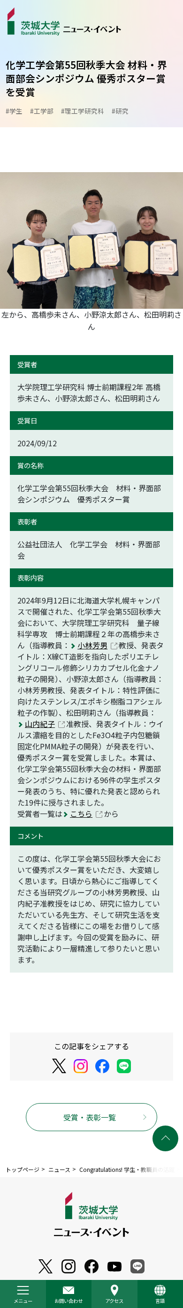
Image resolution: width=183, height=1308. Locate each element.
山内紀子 (40, 723)
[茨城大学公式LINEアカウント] (124, 1066)
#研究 (120, 111)
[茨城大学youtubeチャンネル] (45, 1266)
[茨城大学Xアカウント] (59, 1066)
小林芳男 (92, 645)
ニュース (59, 1169)
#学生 (14, 111)
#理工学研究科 (82, 111)
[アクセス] (114, 1294)
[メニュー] (23, 1294)
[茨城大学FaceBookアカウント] (102, 1066)
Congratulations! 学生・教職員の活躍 (127, 1169)
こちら (81, 813)
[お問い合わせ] (69, 1294)
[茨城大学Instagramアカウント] (81, 1066)
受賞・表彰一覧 (89, 1117)
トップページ (22, 1169)
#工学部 (41, 111)
